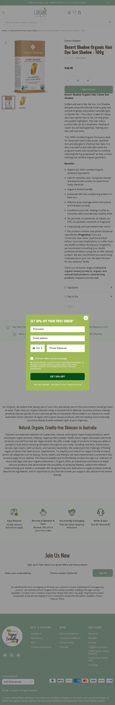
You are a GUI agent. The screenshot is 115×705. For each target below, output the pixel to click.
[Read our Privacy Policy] (83, 362)
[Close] (85, 318)
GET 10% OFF (57, 376)
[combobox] (37, 348)
